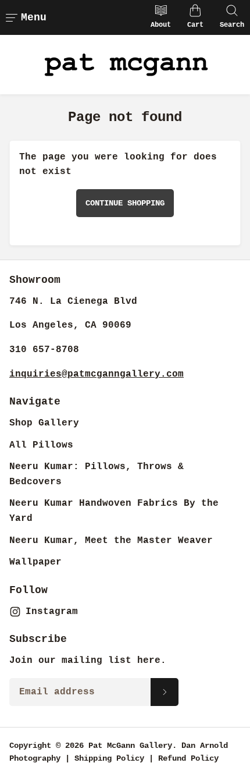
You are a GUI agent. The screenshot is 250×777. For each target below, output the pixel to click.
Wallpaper (35, 562)
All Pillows (41, 445)
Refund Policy (188, 758)
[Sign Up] (164, 692)
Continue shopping (125, 203)
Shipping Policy (109, 758)
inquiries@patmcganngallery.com (96, 374)
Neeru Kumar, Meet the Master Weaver (111, 540)
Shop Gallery (44, 423)
